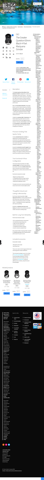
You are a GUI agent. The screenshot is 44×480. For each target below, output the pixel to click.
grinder (23, 72)
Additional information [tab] (4, 94)
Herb (25, 72)
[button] (13, 35)
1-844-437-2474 (5, 451)
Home (5, 26)
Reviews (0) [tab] (4, 98)
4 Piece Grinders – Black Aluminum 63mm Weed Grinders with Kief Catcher (23, 69)
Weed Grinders (20, 26)
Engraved (19, 72)
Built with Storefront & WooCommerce (14, 470)
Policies (23, 18)
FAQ (10, 18)
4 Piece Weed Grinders (28, 26)
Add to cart (19, 62)
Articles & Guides (16, 18)
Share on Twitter (6, 82)
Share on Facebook (13, 82)
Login (3, 22)
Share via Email (28, 82)
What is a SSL (26, 337)
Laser (28, 72)
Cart (15, 337)
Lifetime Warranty (20, 13)
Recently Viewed (27, 317)
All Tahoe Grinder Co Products (12, 26)
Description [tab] (4, 90)
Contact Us (26, 325)
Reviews (13, 13)
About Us (28, 13)
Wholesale (16, 325)
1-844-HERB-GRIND (6, 449)
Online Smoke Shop (6, 13)
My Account (26, 319)
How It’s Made (5, 18)
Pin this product (20, 82)
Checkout (16, 334)
